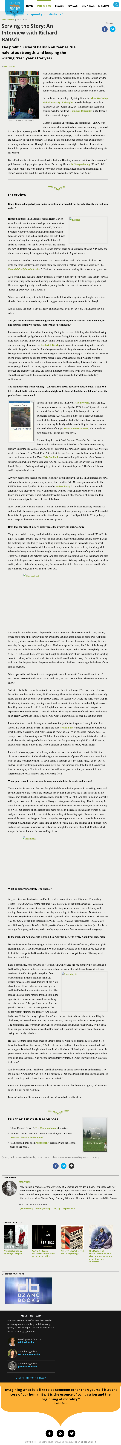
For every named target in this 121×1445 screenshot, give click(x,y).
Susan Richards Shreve (76, 428)
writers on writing (91, 1157)
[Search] (116, 5)
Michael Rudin (26, 1342)
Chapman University (81, 111)
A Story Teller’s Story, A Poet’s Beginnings (72, 1252)
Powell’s (25, 1137)
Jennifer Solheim (27, 1366)
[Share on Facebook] (105, 29)
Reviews (73, 5)
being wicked (88, 1442)
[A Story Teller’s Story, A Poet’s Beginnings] (72, 1237)
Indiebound (36, 1137)
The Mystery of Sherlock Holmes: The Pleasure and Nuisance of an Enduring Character (100, 1256)
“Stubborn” (42, 1142)
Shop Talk (88, 5)
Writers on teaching (73, 1157)
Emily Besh (10, 66)
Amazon (14, 1137)
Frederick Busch (50, 345)
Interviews (44, 5)
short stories (58, 1157)
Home (29, 5)
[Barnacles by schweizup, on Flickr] (58, 859)
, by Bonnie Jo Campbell (13, 1252)
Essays (59, 5)
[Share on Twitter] (113, 29)
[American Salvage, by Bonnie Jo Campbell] (16, 1237)
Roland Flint (66, 727)
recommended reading (26, 1157)
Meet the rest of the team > (31, 1378)
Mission (103, 5)
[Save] (72, 1166)
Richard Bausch (44, 1157)
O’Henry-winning (80, 164)
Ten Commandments (46, 1128)
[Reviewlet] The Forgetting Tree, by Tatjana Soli (47, 1208)
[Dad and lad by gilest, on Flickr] (58, 600)
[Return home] (14, 9)
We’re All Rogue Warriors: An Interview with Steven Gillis (43, 1254)
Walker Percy (63, 486)
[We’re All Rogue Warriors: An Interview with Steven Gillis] (44, 1237)
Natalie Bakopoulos (29, 1354)
